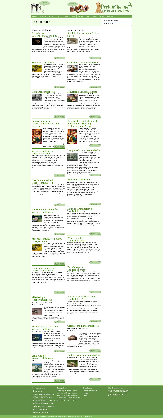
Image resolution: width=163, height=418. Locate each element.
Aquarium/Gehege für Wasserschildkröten (44, 269)
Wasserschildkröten (72, 400)
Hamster (65, 393)
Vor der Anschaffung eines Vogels (40, 399)
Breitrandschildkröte (78, 179)
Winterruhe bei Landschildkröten (76, 239)
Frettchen (72, 391)
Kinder (76, 395)
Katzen (66, 16)
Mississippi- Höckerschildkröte (42, 298)
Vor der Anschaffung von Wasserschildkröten (45, 327)
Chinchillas (75, 390)
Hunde (59, 16)
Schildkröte (71, 399)
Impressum (71, 416)
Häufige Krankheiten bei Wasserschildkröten (45, 210)
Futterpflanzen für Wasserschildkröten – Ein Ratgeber (46, 123)
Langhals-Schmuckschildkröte (83, 150)
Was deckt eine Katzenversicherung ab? (42, 393)
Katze (69, 395)
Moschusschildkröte (43, 62)
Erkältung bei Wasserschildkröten (42, 357)
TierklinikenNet (116, 7)
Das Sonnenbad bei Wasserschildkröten (42, 181)
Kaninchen (64, 395)
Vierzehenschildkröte (43, 91)
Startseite (34, 16)
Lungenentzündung (68, 397)
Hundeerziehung (74, 393)
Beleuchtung (69, 390)
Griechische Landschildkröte (83, 325)
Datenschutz (78, 416)
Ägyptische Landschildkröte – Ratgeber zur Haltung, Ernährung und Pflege (83, 123)
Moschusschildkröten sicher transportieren (47, 240)
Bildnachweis (88, 416)
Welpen (78, 400)
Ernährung (64, 392)
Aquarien (59, 390)
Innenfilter (59, 395)
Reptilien (95, 16)
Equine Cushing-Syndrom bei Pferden (41, 412)
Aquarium (64, 390)
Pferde (102, 16)
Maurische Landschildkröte (82, 91)
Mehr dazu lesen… (59, 58)
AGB (83, 416)
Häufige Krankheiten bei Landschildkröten (80, 210)
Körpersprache (60, 397)
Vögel (87, 16)
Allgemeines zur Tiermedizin (47, 16)
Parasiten (62, 399)
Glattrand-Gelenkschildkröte (82, 62)
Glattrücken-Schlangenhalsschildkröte (46, 34)
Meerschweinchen (76, 397)
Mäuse (58, 399)
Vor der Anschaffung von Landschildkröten (81, 297)
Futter (75, 391)
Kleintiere (80, 16)
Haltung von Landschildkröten (84, 355)
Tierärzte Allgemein (64, 400)
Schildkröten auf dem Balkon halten (83, 34)
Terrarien (76, 399)
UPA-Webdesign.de (62, 416)
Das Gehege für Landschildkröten (76, 268)
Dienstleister (110, 16)
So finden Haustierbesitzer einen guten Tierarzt (44, 394)
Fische (73, 16)
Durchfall (59, 392)
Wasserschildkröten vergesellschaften (42, 152)
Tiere (58, 400)
